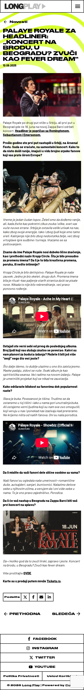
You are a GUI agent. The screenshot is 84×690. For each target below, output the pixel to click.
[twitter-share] (25, 597)
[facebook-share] (33, 597)
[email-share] (41, 597)
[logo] (23, 6)
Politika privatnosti (21, 676)
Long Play (31, 685)
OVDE (27, 573)
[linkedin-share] (49, 597)
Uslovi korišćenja (63, 676)
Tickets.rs (54, 581)
